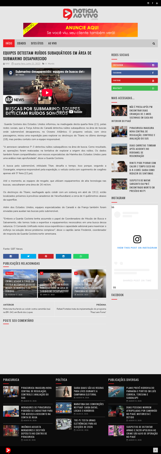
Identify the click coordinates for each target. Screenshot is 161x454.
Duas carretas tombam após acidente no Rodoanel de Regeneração (143, 151)
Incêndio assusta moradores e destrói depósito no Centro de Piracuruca (34, 431)
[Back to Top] (155, 450)
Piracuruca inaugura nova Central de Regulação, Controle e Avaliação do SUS (142, 133)
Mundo (51, 63)
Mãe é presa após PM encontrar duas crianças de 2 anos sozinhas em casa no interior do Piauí (132, 114)
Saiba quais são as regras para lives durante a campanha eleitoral (89, 391)
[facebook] (152, 3)
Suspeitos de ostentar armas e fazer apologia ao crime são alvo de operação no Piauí (142, 431)
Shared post (131, 280)
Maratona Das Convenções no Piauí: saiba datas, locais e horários (89, 407)
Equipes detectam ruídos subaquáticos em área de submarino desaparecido (54, 288)
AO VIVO (52, 43)
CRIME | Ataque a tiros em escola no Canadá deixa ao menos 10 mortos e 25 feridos (20, 286)
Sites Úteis (37, 43)
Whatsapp (117, 88)
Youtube (117, 80)
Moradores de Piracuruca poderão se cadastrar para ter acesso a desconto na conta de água (37, 412)
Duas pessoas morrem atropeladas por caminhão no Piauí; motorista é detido (141, 412)
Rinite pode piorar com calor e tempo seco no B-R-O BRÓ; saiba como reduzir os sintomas (143, 168)
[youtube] (157, 3)
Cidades (21, 43)
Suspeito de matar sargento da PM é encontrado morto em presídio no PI (142, 186)
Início (9, 43)
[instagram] (148, 3)
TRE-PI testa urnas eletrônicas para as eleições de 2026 (85, 423)
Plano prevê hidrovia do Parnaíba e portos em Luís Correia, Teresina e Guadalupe (141, 392)
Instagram (118, 65)
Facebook (117, 72)
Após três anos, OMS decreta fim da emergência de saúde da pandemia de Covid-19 (88, 286)
